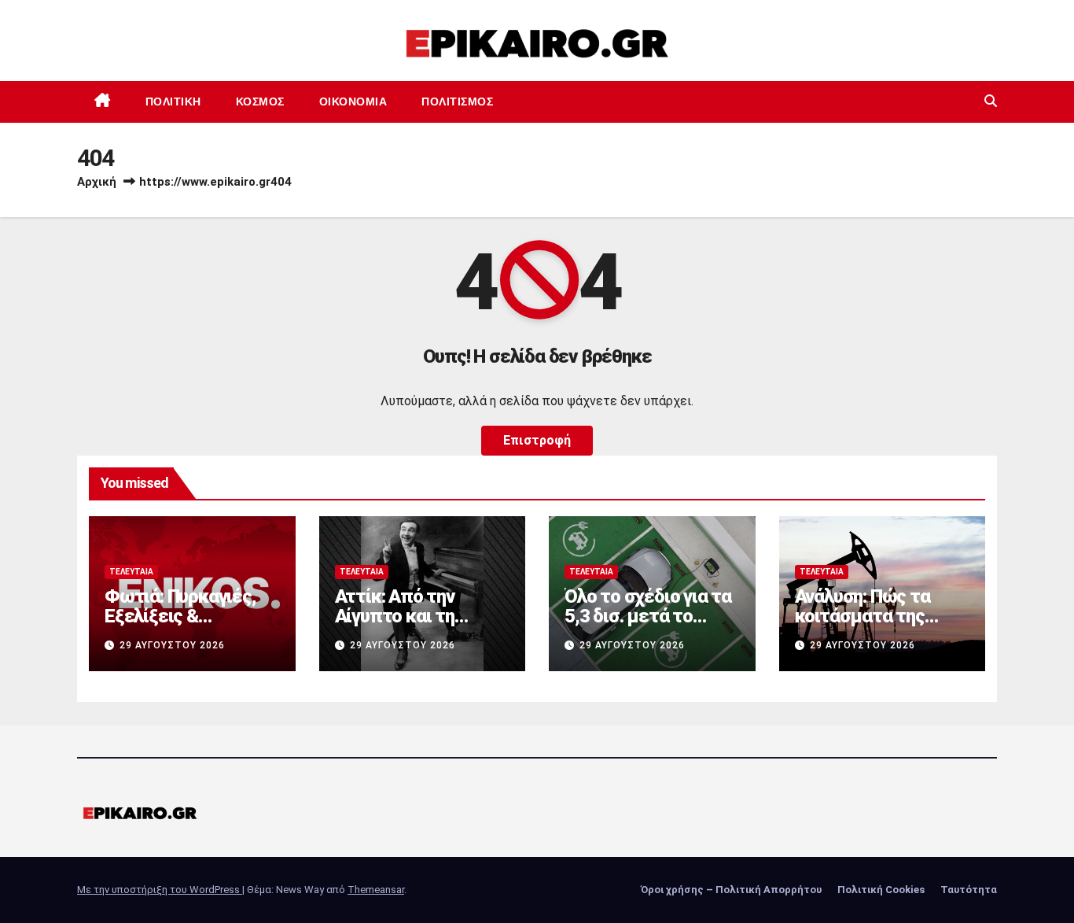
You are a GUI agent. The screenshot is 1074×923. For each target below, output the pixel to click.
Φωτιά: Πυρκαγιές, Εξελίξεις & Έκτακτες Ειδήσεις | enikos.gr (186, 625)
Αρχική (96, 182)
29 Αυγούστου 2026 (172, 645)
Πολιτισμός (457, 101)
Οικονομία (353, 101)
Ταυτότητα (968, 889)
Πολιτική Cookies (881, 889)
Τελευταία (131, 571)
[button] (990, 101)
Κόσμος (260, 101)
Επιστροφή (537, 440)
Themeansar (376, 889)
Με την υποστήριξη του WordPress (159, 889)
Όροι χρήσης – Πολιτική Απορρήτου (731, 889)
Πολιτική (173, 101)
